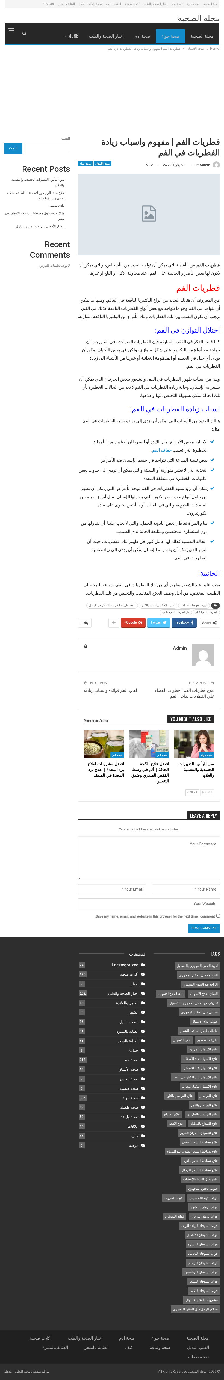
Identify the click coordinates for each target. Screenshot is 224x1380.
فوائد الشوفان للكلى (204, 1291)
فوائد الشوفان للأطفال (202, 1235)
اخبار (134, 984)
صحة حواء (193, 4)
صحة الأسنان (102, 163)
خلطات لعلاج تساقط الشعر (199, 1031)
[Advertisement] (112, 92)
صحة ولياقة (95, 4)
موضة (133, 1145)
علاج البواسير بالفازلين (202, 1114)
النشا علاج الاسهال (170, 994)
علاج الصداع (172, 1114)
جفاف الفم (162, 450)
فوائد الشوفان (174, 1216)
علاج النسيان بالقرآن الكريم (199, 1133)
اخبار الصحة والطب (155, 4)
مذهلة (8, 1371)
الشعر (133, 1012)
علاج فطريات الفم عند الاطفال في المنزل (112, 605)
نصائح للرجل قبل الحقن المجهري (195, 1309)
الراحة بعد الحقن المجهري (200, 984)
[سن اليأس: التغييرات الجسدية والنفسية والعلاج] (194, 744)
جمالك (133, 1050)
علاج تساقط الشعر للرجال (200, 1170)
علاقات (133, 1126)
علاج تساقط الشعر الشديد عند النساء (192, 1151)
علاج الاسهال (181, 1040)
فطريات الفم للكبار (206, 612)
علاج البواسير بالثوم (204, 1105)
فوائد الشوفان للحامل (203, 1254)
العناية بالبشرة (127, 1031)
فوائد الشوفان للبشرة (203, 1244)
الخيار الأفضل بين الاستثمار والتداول (40, 226)
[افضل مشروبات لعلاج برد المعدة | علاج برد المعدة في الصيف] (104, 744)
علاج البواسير (209, 1096)
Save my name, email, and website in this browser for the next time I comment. (155, 916)
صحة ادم (177, 4)
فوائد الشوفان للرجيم (203, 1263)
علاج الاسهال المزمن (204, 1049)
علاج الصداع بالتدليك (204, 1124)
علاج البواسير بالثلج (180, 1096)
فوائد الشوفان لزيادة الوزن (199, 1226)
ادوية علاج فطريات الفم (194, 605)
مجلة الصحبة (211, 4)
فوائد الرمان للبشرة (204, 1207)
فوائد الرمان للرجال (204, 1216)
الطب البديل (113, 4)
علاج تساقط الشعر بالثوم (201, 1161)
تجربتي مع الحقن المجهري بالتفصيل (193, 1003)
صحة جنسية (129, 1088)
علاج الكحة (176, 1124)
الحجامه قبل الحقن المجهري (198, 975)
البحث (65, 138)
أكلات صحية (132, 4)
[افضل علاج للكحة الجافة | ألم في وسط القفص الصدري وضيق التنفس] (149, 744)
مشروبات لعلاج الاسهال (201, 1300)
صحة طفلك (129, 1107)
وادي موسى (56, 205)
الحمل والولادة (127, 1003)
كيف (81, 4)
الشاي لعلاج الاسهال (204, 994)
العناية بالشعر (67, 4)
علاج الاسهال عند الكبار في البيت (195, 1077)
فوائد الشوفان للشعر (203, 1281)
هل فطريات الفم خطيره (175, 612)
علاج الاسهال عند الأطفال (200, 1059)
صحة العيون (129, 1079)
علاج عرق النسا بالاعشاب (200, 1179)
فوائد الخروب (173, 1198)
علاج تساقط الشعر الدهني (200, 1142)
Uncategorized (125, 965)
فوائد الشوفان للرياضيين (201, 1272)
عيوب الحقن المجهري (203, 1189)
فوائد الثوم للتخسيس (203, 1198)
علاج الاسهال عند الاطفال (200, 1068)
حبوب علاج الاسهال (205, 1021)
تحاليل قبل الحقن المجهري (199, 1012)
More (50, 4)
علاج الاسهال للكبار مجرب (200, 1086)
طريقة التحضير (207, 1040)
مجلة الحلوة (22, 1371)
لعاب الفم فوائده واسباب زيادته (110, 690)
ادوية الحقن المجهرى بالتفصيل (197, 966)
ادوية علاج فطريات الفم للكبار (158, 605)
